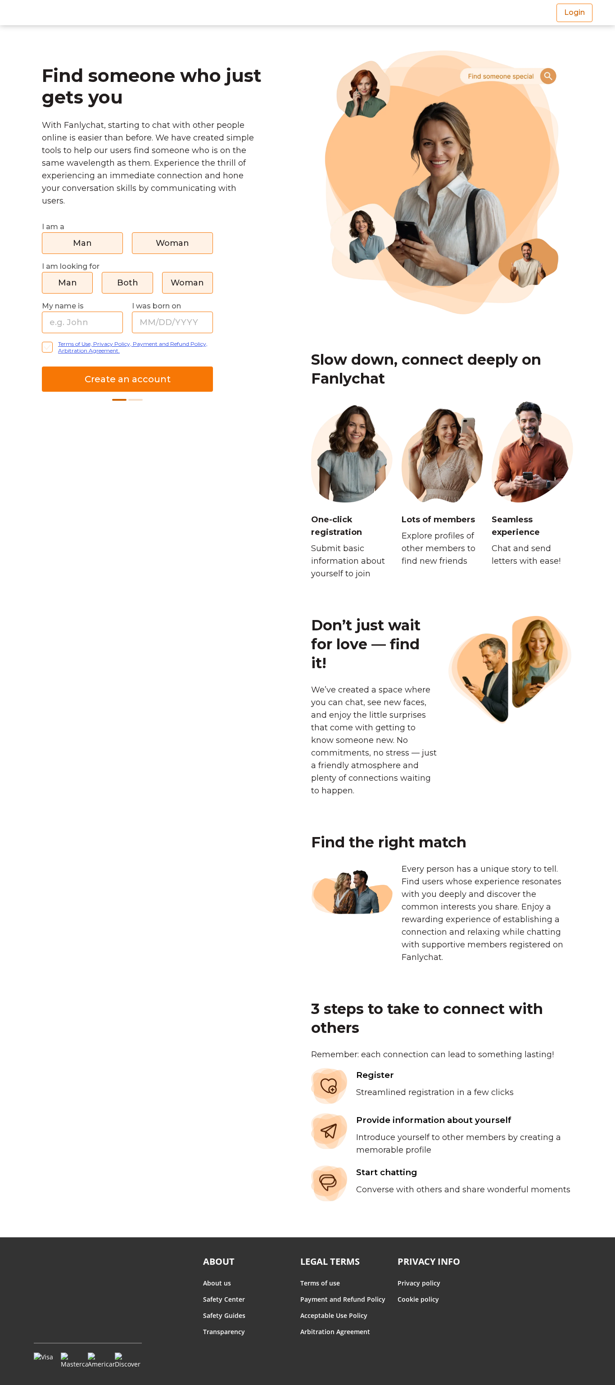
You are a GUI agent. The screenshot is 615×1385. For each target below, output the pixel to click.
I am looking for (70, 266)
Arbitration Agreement (335, 1331)
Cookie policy (418, 1299)
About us (217, 1283)
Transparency (224, 1331)
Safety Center (224, 1299)
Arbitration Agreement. (89, 350)
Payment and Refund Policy (342, 1299)
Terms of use (320, 1283)
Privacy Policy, (113, 343)
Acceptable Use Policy (333, 1315)
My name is (63, 306)
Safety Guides (224, 1315)
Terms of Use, (75, 343)
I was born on (156, 306)
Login (574, 12)
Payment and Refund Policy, (170, 343)
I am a (53, 226)
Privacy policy (419, 1283)
